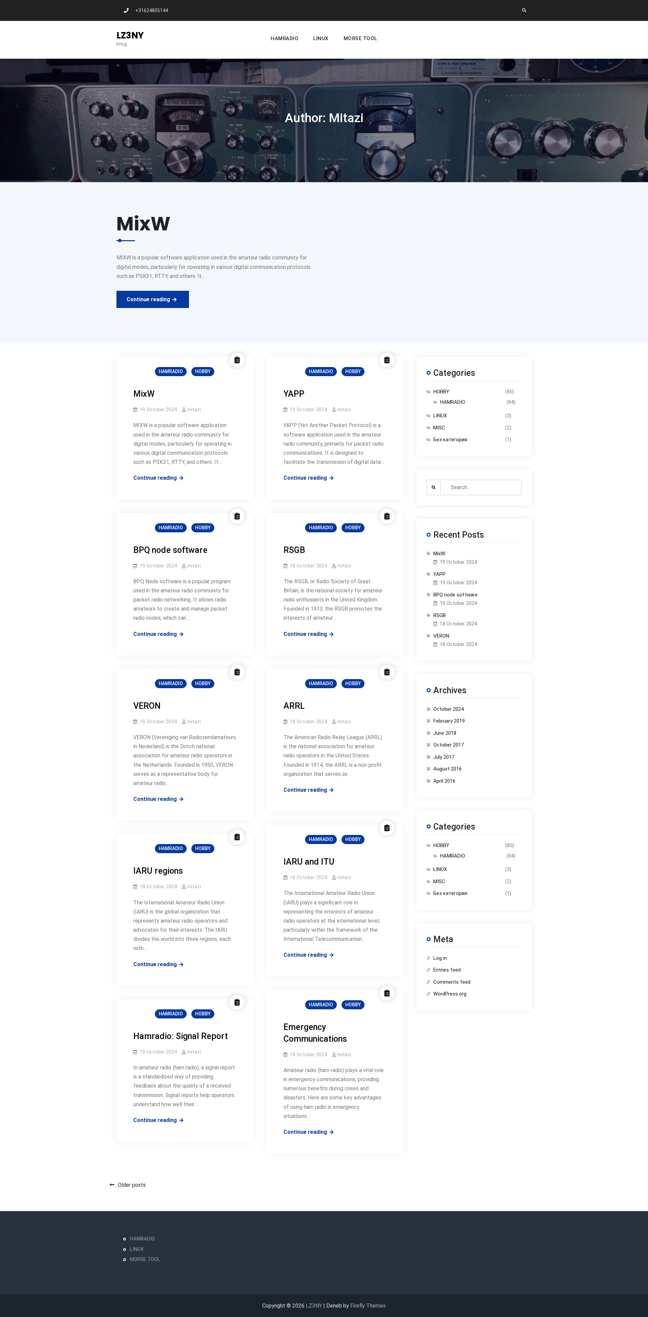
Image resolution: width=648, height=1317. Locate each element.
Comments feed (451, 982)
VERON (147, 706)
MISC (439, 428)
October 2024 (448, 709)
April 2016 (444, 781)
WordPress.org (449, 994)
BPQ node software (170, 550)
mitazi (194, 410)
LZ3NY (130, 35)
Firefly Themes (368, 1305)
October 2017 (448, 745)
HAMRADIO (284, 38)
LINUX (321, 38)
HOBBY (203, 371)
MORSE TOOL (360, 38)
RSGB (294, 550)
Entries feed (447, 970)
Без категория (450, 440)
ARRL (294, 706)
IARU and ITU (309, 862)
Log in (440, 958)
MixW (144, 394)
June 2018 (444, 733)
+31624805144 (151, 10)
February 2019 (449, 721)
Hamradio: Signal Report (180, 1036)
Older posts (132, 1185)
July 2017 (443, 757)
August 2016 (447, 769)
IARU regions (158, 871)
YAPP (294, 394)
